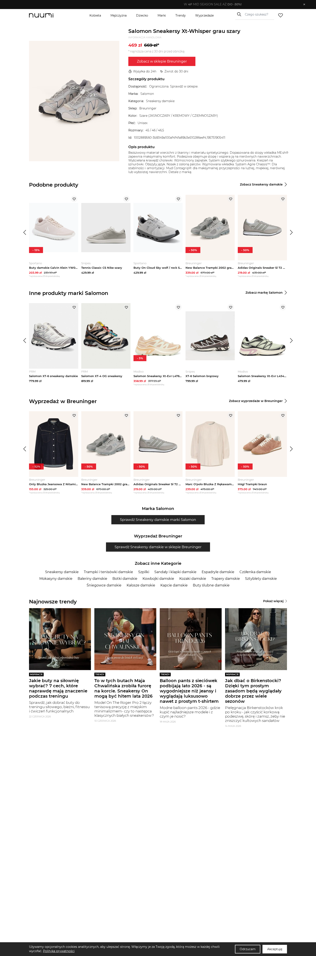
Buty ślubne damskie (211, 585)
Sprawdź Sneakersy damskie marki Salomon (158, 520)
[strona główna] (48, 15)
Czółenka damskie (255, 572)
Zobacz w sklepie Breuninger (162, 61)
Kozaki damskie (192, 579)
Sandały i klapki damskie (175, 572)
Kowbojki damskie (158, 579)
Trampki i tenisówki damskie (108, 572)
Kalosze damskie (141, 585)
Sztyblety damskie (261, 579)
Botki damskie (124, 579)
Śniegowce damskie (104, 585)
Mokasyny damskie (55, 579)
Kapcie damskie (174, 585)
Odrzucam (248, 949)
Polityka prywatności (59, 951)
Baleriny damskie (92, 579)
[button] (154, 4)
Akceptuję (274, 949)
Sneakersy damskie (62, 572)
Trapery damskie (225, 579)
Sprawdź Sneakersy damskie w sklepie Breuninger (158, 547)
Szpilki (143, 572)
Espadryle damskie (218, 572)
